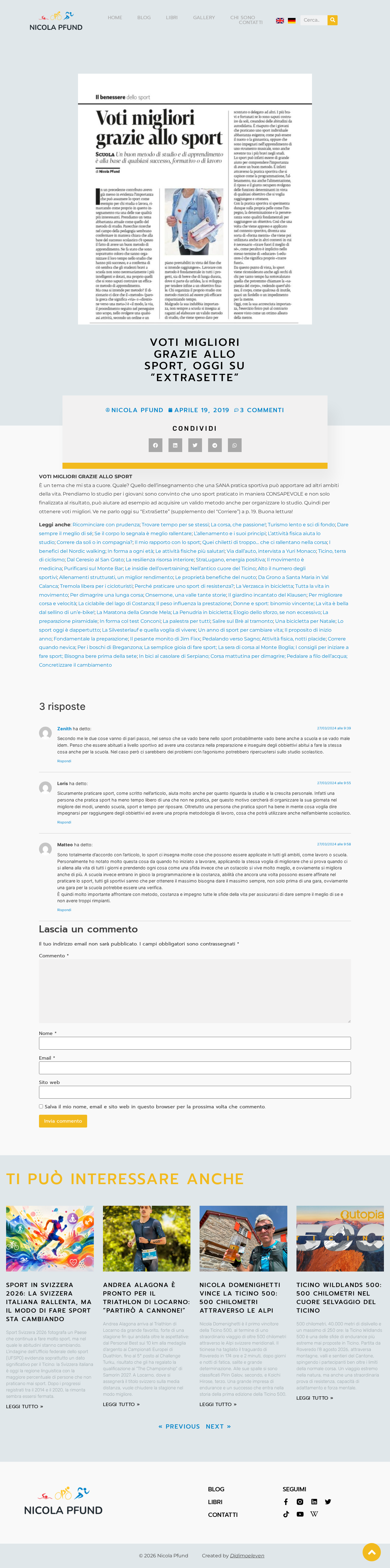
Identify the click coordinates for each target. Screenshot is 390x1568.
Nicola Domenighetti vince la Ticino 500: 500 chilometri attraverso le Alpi (240, 1297)
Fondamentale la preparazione (91, 639)
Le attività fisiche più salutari (190, 551)
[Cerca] (333, 20)
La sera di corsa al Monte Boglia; (256, 647)
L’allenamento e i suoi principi (230, 533)
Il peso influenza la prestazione (193, 603)
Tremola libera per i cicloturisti (96, 586)
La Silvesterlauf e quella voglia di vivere (149, 630)
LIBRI (215, 1502)
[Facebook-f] (286, 1502)
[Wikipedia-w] (314, 1514)
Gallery (204, 17)
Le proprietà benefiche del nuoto (215, 577)
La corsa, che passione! (238, 525)
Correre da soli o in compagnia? (95, 542)
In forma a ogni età (130, 551)
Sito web (49, 1082)
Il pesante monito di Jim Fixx (165, 639)
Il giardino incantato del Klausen (267, 595)
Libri (172, 17)
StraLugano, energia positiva (230, 560)
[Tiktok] (286, 1514)
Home (115, 17)
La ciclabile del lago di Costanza (116, 603)
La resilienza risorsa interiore (160, 560)
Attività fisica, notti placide (294, 639)
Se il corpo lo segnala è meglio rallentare (143, 533)
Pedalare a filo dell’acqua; (316, 656)
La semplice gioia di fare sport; (181, 647)
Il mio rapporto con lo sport (167, 542)
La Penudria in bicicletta (202, 612)
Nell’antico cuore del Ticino (223, 568)
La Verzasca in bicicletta (264, 586)
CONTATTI (223, 1514)
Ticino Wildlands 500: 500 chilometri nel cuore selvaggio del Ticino (339, 1297)
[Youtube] (300, 1514)
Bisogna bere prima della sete (100, 656)
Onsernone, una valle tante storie (185, 595)
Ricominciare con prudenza (106, 525)
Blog (144, 17)
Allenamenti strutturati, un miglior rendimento (116, 577)
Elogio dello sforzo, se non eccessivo (277, 612)
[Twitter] (328, 1502)
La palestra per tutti (186, 621)
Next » (219, 1426)
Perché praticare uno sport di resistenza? (184, 586)
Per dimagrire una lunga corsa (106, 595)
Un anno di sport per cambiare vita (240, 630)
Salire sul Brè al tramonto (242, 621)
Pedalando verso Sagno (231, 639)
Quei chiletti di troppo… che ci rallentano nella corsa (264, 542)
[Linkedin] (314, 1502)
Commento (54, 955)
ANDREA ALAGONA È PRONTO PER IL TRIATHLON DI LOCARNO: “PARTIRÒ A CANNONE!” (146, 1297)
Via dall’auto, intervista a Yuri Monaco (271, 551)
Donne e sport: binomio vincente (273, 603)
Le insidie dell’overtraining (156, 568)
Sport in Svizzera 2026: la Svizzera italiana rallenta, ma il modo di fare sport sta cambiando (49, 1302)
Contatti (251, 22)
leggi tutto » (24, 1406)
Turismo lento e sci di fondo (301, 525)
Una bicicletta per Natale (305, 621)
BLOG (216, 1489)
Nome (48, 1033)
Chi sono (242, 17)
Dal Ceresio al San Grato (95, 560)
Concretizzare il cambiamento (75, 665)
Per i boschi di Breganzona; (110, 647)
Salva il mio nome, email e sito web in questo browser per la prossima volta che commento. (155, 1106)
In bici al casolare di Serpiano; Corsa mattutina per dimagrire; (212, 656)
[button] (155, 445)
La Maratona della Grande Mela (133, 612)
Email (47, 1058)
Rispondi (64, 761)
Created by (233, 1556)
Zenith (64, 728)
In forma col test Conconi (130, 621)
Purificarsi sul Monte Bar (93, 568)
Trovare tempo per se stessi (175, 525)
